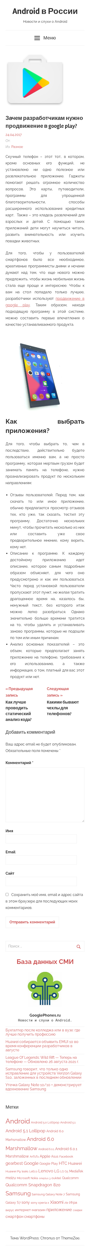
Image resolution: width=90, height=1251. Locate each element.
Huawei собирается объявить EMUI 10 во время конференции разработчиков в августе (42, 1046)
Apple (45, 1156)
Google (31, 1163)
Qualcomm (70, 1178)
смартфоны (34, 1216)
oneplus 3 (45, 1178)
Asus (54, 1156)
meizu (11, 1178)
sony (25, 1202)
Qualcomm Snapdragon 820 (33, 1184)
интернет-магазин (30, 1210)
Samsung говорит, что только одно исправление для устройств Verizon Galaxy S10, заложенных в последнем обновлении (44, 1073)
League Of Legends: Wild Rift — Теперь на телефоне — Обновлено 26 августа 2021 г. (42, 1059)
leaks (25, 1171)
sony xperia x (40, 1202)
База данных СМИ (45, 962)
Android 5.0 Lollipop (45, 1122)
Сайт (10, 873)
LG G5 (64, 1171)
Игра (73, 1202)
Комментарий (19, 763)
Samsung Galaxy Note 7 (48, 1194)
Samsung (18, 1193)
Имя (9, 831)
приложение (59, 1209)
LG (56, 1171)
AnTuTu (34, 1156)
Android (18, 1121)
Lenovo (45, 1170)
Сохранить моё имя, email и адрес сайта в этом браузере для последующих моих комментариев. (44, 901)
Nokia (34, 1178)
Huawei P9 (13, 1171)
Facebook (66, 1156)
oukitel (56, 1178)
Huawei (75, 1163)
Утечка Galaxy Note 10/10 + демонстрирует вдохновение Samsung (44, 1087)
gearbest (14, 1163)
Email (10, 852)
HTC (63, 1163)
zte (66, 1202)
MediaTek (76, 1171)
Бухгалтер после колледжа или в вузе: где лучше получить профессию (43, 1032)
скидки (77, 1210)
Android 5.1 (68, 1122)
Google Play (48, 1163)
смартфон (14, 1216)
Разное (17, 147)
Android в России (45, 11)
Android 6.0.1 (46, 1149)
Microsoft (23, 1178)
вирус (10, 1210)
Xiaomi (56, 1202)
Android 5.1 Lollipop (25, 1130)
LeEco (33, 1171)
